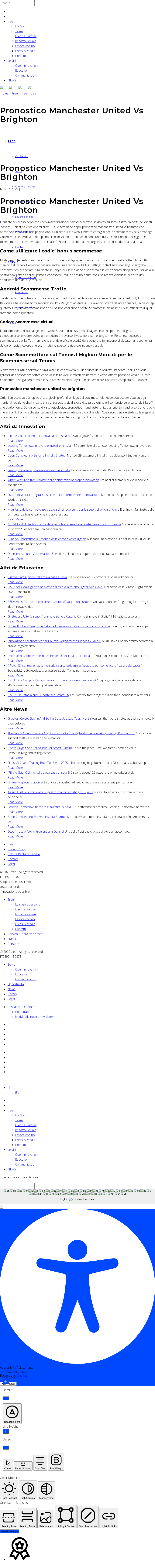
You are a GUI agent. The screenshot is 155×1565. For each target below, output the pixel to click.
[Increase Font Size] (6, 1382)
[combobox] (77, 1196)
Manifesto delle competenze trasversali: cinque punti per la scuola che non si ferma (63, 509)
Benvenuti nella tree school (26, 934)
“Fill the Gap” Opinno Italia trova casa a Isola (37, 436)
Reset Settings (10, 1531)
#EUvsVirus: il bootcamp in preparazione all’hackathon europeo (50, 602)
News (12, 989)
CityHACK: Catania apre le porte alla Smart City (38, 695)
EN (17, 1093)
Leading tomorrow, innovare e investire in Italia (39, 470)
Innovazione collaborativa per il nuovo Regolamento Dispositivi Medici (54, 641)
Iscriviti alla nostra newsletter (34, 1017)
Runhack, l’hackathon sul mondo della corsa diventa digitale (47, 539)
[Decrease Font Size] (6, 1398)
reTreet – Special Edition (24, 782)
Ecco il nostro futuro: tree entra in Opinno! (36, 831)
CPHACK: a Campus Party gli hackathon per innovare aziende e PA (52, 680)
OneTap (22, 1375)
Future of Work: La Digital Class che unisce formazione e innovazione (54, 495)
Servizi (12, 964)
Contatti (20, 56)
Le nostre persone (27, 904)
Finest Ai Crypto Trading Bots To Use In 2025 (38, 763)
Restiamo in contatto (22, 1007)
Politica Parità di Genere (24, 854)
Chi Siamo (21, 26)
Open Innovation (26, 65)
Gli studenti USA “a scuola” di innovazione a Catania (42, 616)
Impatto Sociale (25, 41)
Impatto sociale (25, 914)
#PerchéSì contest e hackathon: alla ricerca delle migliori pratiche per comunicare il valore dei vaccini (75, 665)
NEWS (12, 80)
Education (22, 70)
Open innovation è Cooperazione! (30, 554)
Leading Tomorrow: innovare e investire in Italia (39, 445)
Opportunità (16, 984)
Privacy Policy (17, 849)
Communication (25, 75)
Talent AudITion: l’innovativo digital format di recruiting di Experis (50, 792)
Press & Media (25, 51)
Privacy (12, 994)
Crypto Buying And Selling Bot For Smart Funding (40, 748)
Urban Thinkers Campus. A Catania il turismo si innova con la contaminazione (59, 626)
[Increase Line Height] (6, 1431)
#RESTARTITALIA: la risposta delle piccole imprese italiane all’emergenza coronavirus (64, 524)
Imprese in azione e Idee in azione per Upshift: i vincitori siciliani (50, 656)
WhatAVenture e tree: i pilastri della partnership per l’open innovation (53, 480)
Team (19, 31)
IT (9, 1088)
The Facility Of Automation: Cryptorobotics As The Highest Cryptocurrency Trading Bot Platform (71, 733)
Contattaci (22, 1012)
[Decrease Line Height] (6, 1448)
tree (10, 21)
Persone (13, 944)
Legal (11, 864)
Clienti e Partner (25, 36)
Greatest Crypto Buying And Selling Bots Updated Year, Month (49, 718)
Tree (11, 899)
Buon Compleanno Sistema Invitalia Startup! (37, 455)
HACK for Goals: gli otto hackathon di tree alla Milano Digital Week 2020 (55, 587)
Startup (12, 939)
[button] (1, 1207)
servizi (12, 61)
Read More (15, 441)
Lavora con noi (25, 46)
